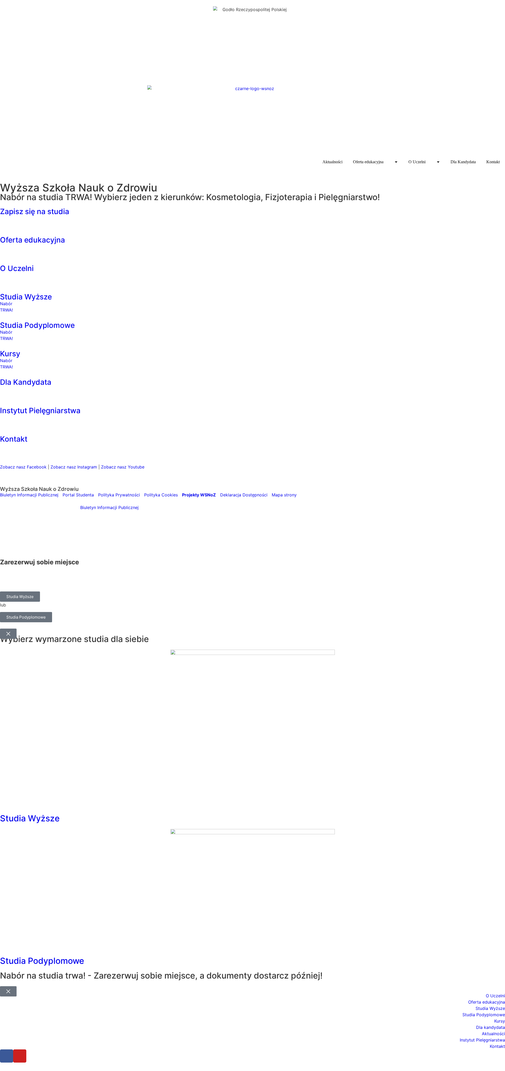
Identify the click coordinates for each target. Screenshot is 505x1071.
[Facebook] (6, 1056)
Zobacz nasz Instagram (73, 467)
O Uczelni (417, 162)
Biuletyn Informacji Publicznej (109, 507)
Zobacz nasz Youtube (122, 467)
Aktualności (332, 162)
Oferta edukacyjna (368, 162)
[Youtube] (19, 1056)
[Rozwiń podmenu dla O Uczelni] (438, 162)
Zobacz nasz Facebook (23, 467)
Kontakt (493, 162)
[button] (252, 219)
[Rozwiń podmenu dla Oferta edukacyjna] (396, 162)
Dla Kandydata (463, 162)
